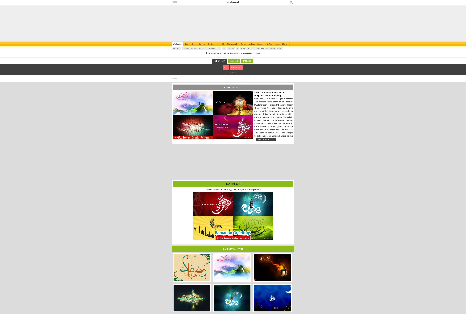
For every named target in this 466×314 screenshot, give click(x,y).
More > (285, 44)
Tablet (234, 60)
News (277, 44)
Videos (252, 44)
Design (211, 44)
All (174, 48)
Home (186, 44)
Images (202, 44)
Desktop (220, 60)
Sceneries (203, 48)
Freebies (260, 44)
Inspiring (260, 48)
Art (218, 44)
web (233, 2)
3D (223, 44)
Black (243, 48)
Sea (218, 48)
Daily (194, 44)
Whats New (270, 48)
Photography (232, 44)
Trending (251, 48)
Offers (269, 44)
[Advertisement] (233, 23)
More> (279, 48)
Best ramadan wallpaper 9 (218, 53)
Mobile (247, 60)
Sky (224, 48)
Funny (243, 44)
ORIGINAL (236, 67)
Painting (231, 48)
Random (186, 48)
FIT (226, 67)
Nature (194, 48)
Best (178, 48)
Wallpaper (177, 44)
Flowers (212, 48)
